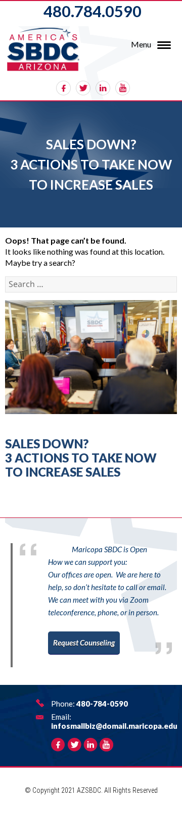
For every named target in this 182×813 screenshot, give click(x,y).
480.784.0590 (92, 11)
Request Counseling (84, 642)
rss (122, 88)
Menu (141, 44)
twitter (83, 88)
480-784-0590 (102, 703)
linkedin (103, 88)
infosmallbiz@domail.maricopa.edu (114, 725)
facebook (63, 88)
